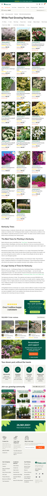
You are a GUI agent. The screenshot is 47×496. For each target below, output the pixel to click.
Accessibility (27, 474)
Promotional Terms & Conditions (28, 481)
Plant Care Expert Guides (6, 469)
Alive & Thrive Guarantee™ (27, 467)
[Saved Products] (42, 4)
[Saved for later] (13, 29)
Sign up (40, 447)
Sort (11, 21)
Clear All (29, 24)
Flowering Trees (34, 7)
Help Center (16, 470)
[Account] (39, 4)
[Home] (7, 4)
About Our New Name (18, 480)
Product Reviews (6, 476)
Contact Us (4, 452)
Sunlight (29, 21)
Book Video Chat (33, 353)
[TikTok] (39, 474)
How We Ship (16, 472)
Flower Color (23, 21)
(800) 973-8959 (34, 357)
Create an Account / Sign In (18, 453)
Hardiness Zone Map (17, 474)
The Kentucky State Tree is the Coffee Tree (33, 274)
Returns (26, 470)
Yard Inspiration (5, 481)
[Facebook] (42, 474)
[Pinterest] (39, 477)
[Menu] (2, 4)
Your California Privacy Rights (27, 477)
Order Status (16, 465)
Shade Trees (41, 7)
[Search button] (37, 4)
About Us (4, 464)
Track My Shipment (18, 450)
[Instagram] (36, 474)
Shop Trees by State (6, 472)
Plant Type (16, 21)
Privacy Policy (27, 464)
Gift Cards (4, 474)
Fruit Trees (14, 7)
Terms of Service (27, 472)
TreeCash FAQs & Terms (17, 477)
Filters (5, 21)
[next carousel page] (45, 326)
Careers (4, 466)
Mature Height (36, 21)
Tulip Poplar (24, 242)
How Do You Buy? (35, 311)
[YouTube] (36, 477)
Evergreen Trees (21, 7)
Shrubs (27, 7)
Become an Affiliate (6, 479)
